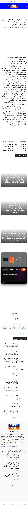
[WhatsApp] (10, 32)
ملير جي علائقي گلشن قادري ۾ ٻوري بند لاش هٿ (11, 374)
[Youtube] (6, 497)
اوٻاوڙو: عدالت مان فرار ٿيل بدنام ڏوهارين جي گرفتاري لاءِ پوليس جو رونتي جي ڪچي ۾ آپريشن (10, 353)
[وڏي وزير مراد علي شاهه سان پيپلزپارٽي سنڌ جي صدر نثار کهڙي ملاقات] (23, 455)
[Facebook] (20, 32)
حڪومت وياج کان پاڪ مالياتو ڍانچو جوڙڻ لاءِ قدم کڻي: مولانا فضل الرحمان (7, 147)
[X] (17, 32)
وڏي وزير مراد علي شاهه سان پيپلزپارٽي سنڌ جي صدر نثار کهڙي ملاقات (11, 455)
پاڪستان (20, 382)
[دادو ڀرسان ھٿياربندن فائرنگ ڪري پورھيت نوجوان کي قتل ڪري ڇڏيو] (23, 367)
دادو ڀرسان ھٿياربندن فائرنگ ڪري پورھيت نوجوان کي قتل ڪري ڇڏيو (11, 367)
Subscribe (5, 259)
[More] (7, 32)
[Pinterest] (14, 32)
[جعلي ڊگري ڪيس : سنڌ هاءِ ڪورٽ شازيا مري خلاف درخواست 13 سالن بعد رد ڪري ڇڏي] (23, 396)
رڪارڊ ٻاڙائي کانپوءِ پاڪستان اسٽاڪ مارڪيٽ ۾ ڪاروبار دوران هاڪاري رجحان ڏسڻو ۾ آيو (11, 465)
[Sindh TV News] (20, 27)
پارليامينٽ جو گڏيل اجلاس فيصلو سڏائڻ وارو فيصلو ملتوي (21, 147)
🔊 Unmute (5, 269)
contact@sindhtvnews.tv (12, 446)
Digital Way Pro (22, 504)
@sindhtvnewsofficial (19, 333)
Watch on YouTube (11, 260)
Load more (14, 417)
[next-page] (23, 245)
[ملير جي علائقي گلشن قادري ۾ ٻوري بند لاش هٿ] (23, 374)
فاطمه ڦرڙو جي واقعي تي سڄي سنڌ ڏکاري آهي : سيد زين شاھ (11, 475)
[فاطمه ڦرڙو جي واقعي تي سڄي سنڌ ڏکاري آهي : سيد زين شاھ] (23, 476)
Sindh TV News (13, 27)
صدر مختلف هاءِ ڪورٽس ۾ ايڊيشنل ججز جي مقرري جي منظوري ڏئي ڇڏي (11, 405)
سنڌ (20, 16)
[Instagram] (16, 497)
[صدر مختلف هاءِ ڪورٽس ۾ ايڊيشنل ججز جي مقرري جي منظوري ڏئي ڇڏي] (23, 404)
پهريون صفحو (23, 16)
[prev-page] (25, 245)
